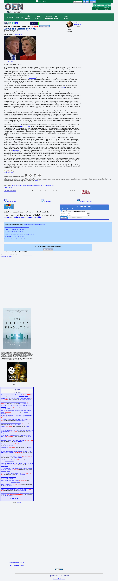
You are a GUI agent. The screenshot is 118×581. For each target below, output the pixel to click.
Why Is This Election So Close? (20, 28)
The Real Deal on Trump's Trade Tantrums (14, 236)
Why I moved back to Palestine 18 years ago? (11, 394)
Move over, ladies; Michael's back (8, 477)
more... (37, 181)
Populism (47, 185)
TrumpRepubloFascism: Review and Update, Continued (14, 419)
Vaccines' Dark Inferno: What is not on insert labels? (13, 440)
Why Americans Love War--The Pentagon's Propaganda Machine (16, 398)
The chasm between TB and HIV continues (11, 473)
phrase (63, 87)
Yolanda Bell (8, 412)
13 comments (29, 30)
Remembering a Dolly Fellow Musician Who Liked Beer (13, 402)
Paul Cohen (12, 447)
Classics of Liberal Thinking (16, 562)
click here (19, 502)
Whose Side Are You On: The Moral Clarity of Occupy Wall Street (19, 234)
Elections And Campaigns (29, 185)
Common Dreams (18, 34)
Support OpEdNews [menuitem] (48, 17)
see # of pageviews (23, 396)
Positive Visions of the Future (7, 459)
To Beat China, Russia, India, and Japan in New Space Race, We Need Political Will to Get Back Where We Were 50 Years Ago (17, 488)
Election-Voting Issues (17, 185)
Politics (42, 185)
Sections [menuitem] (9, 17)
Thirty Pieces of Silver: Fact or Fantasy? (10, 480)
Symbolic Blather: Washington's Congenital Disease (17, 227)
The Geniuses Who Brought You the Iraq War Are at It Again (19, 239)
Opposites (3, 426)
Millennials (37, 185)
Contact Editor (48, 201)
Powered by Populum (59, 579)
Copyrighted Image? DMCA (8, 61)
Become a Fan (77, 24)
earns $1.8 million (25, 126)
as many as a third (18, 150)
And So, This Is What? (6, 484)
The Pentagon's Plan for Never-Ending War (14, 231)
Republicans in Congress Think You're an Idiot (15, 229)
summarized (32, 78)
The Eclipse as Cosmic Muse (7, 443)
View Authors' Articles (86, 201)
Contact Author (11, 201)
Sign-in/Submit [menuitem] (38, 17)
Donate (7, 217)
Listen (34, 23)
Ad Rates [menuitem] (56, 17)
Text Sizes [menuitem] (66, 17)
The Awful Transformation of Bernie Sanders (11, 456)
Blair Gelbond (19, 459)
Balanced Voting (4, 447)
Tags (52, 185)
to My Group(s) (8, 187)
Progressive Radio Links (17, 565)
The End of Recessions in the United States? (11, 423)
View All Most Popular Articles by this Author (34, 224)
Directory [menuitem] (19, 17)
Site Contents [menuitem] (28, 17)
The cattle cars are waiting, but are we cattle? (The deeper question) (16, 415)
